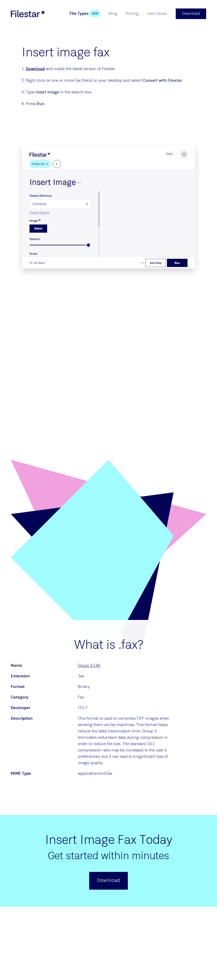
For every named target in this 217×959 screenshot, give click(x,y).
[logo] (28, 13)
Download (35, 69)
